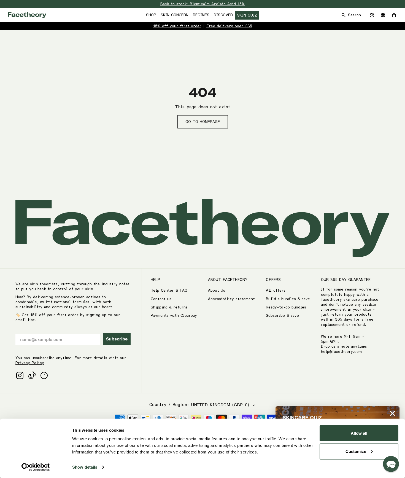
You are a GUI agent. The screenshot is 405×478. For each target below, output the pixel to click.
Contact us (161, 299)
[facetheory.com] (27, 15)
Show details (84, 467)
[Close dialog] (392, 413)
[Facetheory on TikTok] (32, 375)
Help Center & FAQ (169, 290)
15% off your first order (177, 26)
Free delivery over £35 (229, 26)
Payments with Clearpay (174, 316)
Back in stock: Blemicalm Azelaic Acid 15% (202, 4)
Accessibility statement (231, 299)
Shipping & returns (169, 307)
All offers (275, 290)
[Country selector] (382, 15)
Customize (355, 451)
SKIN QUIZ (247, 15)
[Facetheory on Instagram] (19, 375)
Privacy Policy (29, 363)
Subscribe (117, 339)
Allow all (359, 433)
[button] (391, 464)
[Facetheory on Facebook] (44, 375)
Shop (151, 15)
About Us (216, 290)
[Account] (371, 15)
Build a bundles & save (288, 299)
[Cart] (393, 15)
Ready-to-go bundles (286, 307)
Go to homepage (202, 122)
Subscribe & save (282, 316)
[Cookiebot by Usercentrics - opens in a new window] (36, 467)
